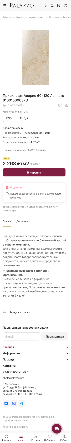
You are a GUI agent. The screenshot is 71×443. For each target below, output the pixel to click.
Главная (8, 347)
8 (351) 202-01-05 (14, 371)
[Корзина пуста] (65, 5)
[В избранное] (60, 105)
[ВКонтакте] (6, 403)
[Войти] (58, 5)
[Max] (13, 403)
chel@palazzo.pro (13, 378)
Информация (12, 353)
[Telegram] (21, 403)
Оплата (7, 221)
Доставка (22, 221)
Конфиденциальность (15, 426)
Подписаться (55, 336)
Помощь (8, 359)
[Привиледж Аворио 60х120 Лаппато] (35, 57)
